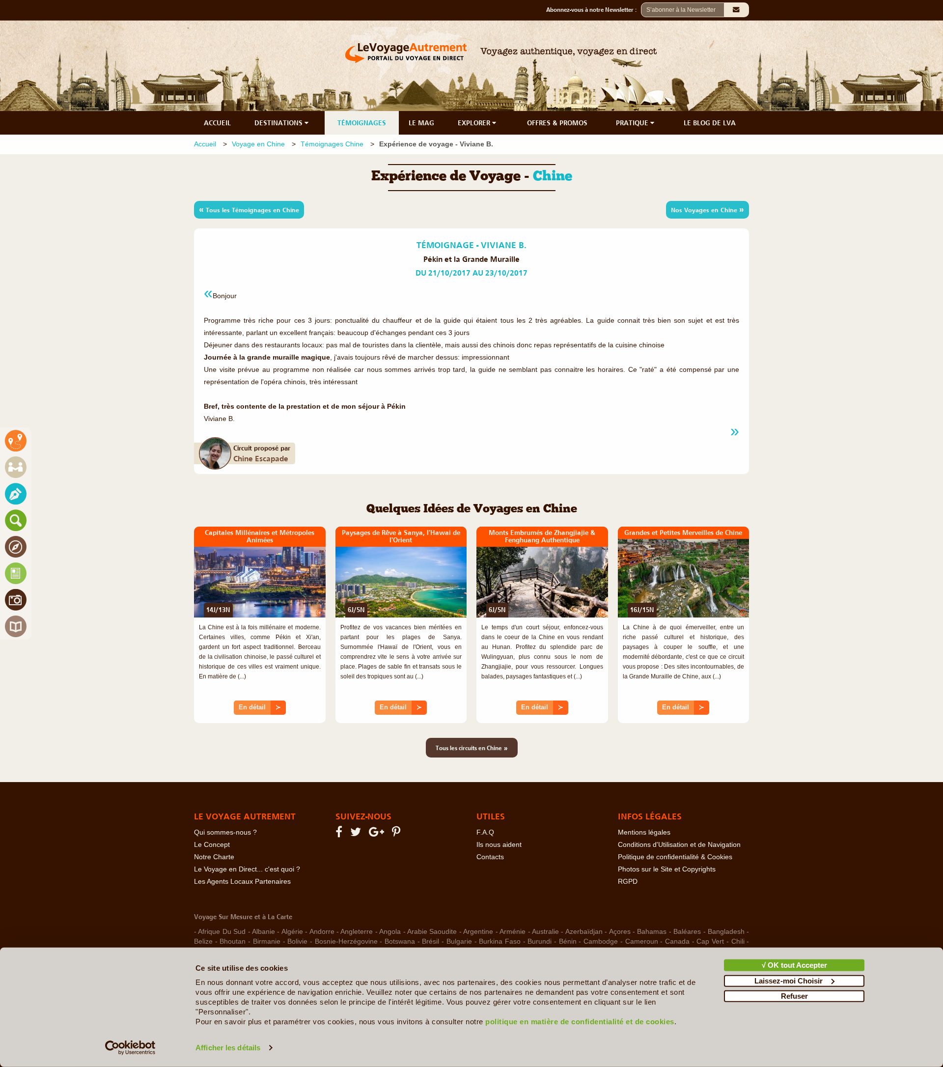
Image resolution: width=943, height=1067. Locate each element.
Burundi (539, 941)
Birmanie (266, 941)
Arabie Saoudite (432, 931)
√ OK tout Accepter (794, 965)
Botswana (400, 941)
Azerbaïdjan (584, 931)
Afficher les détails (227, 1047)
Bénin (568, 941)
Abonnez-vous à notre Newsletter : (593, 9)
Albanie (263, 931)
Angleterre (356, 931)
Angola (390, 931)
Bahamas (651, 931)
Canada (677, 941)
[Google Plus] (378, 834)
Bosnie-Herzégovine (346, 941)
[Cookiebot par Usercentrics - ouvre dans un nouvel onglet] (130, 1047)
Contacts (490, 857)
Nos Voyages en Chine (707, 209)
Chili (738, 941)
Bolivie (297, 941)
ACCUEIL (217, 123)
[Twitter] (357, 834)
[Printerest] (397, 834)
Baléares (687, 931)
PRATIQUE (633, 123)
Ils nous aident (499, 844)
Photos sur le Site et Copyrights (667, 869)
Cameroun (641, 941)
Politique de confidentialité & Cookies (675, 857)
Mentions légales (644, 832)
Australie (545, 931)
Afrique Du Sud (222, 931)
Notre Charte (214, 857)
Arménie (512, 931)
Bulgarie (459, 941)
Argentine (478, 931)
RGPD (628, 881)
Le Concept (212, 844)
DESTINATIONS (279, 123)
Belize (203, 941)
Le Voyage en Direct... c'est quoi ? (247, 869)
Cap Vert (710, 941)
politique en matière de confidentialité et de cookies (579, 1021)
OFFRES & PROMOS (557, 123)
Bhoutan (233, 941)
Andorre (321, 931)
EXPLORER (475, 123)
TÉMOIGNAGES (361, 123)
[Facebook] (340, 834)
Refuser (794, 996)
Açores (620, 931)
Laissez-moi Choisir (788, 980)
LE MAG (421, 123)
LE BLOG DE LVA (710, 123)
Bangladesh (726, 931)
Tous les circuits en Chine (472, 748)
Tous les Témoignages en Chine (249, 209)
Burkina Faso (500, 941)
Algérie (292, 931)
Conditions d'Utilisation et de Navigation (679, 844)
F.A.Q (485, 832)
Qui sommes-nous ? (225, 832)
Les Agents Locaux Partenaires (242, 881)
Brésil (430, 941)
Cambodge (600, 941)
